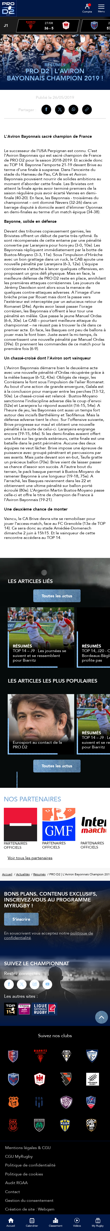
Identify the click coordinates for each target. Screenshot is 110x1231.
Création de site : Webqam (29, 1209)
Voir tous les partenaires (30, 857)
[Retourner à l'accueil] (8, 18)
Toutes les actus (57, 595)
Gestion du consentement (29, 1200)
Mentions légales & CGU (28, 1147)
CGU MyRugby (19, 1156)
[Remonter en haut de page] (101, 1017)
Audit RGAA (16, 1183)
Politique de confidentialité (30, 1165)
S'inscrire (21, 919)
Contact (12, 1191)
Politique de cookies (24, 1174)
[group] (48, 26)
